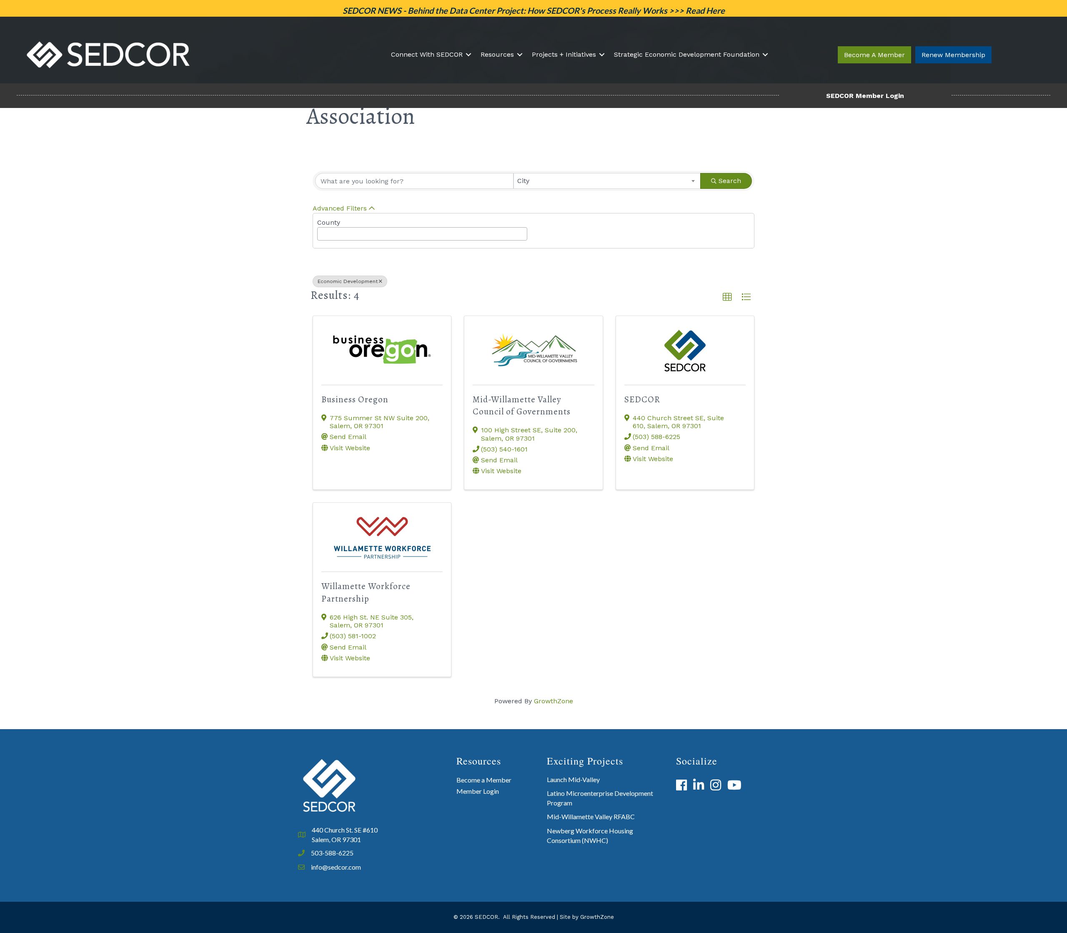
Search (730, 181)
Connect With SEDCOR (427, 54)
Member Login (477, 791)
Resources (497, 54)
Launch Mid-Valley (573, 779)
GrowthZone (553, 701)
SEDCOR (642, 399)
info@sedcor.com (336, 867)
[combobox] (607, 181)
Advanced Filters (340, 208)
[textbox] (322, 232)
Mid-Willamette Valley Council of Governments (522, 405)
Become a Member (483, 780)
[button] (874, 54)
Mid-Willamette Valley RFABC (591, 816)
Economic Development (348, 281)
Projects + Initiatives (564, 54)
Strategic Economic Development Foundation (686, 54)
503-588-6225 (332, 853)
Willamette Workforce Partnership (366, 592)
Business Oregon (354, 399)
